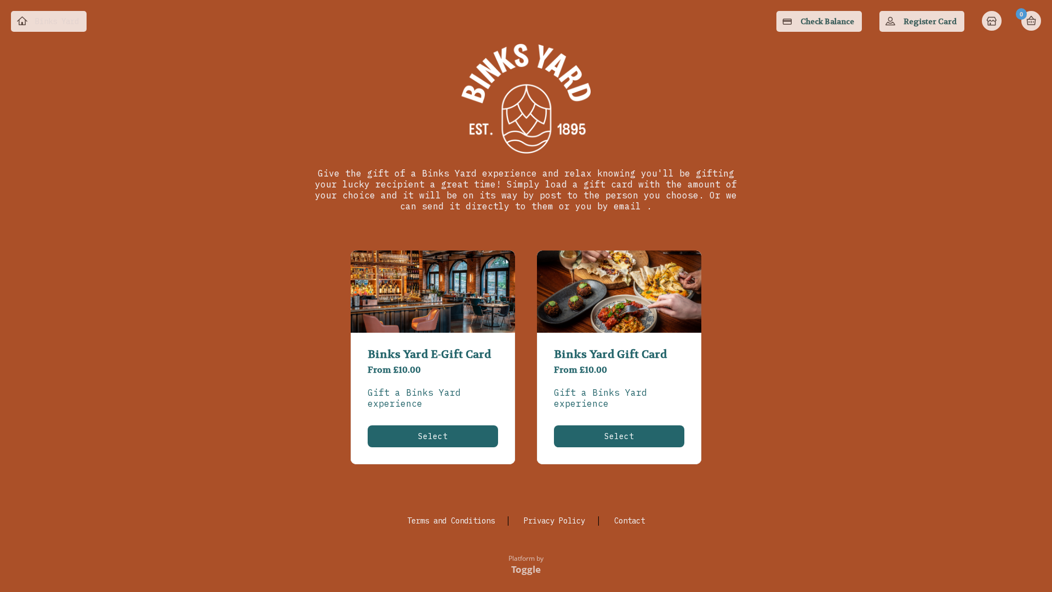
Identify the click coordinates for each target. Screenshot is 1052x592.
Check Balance (827, 21)
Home (993, 22)
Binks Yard (57, 21)
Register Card (930, 21)
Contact (629, 521)
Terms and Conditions (451, 521)
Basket (1031, 21)
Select (433, 436)
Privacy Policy (554, 521)
